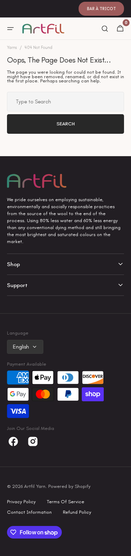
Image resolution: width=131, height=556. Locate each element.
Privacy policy (21, 502)
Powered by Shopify (69, 486)
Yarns (12, 47)
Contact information (29, 512)
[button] (10, 28)
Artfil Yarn (34, 486)
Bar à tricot (101, 8)
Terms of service (65, 502)
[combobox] (65, 101)
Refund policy (77, 512)
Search (66, 124)
